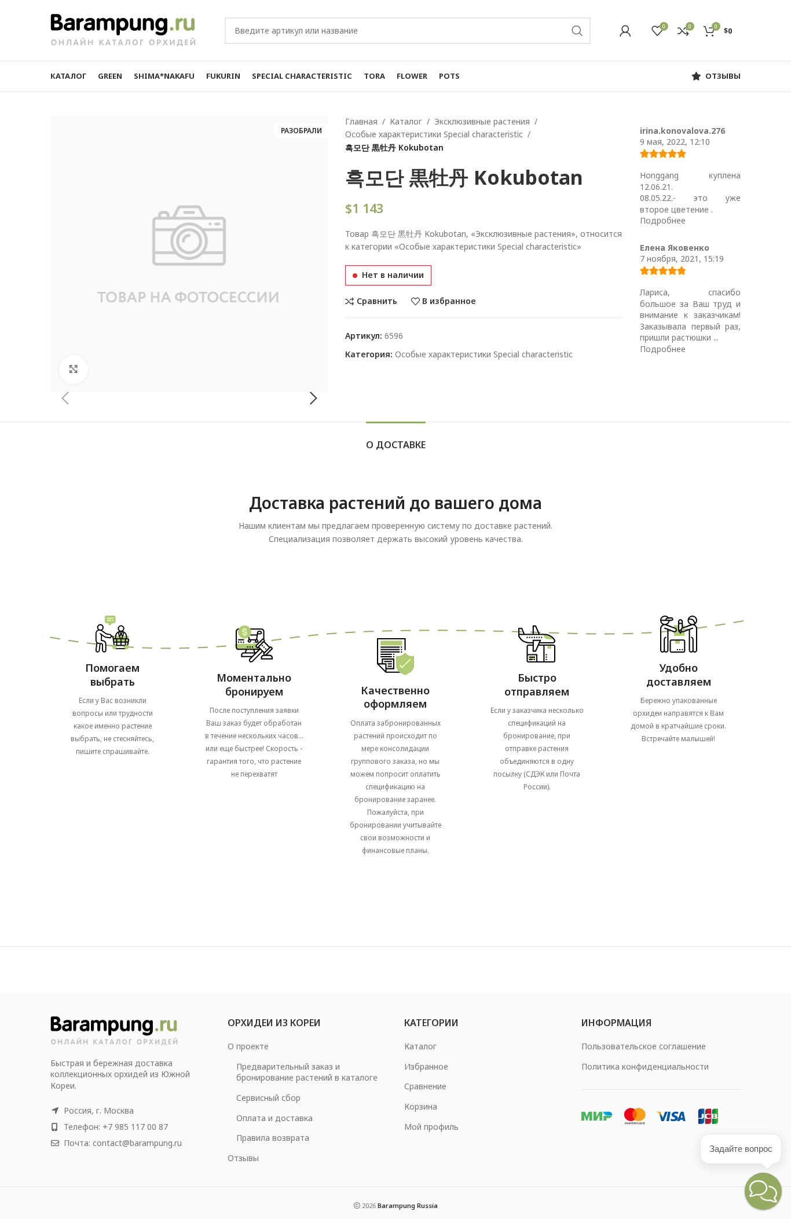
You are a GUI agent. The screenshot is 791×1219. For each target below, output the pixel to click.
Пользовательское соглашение (643, 1046)
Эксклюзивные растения (482, 121)
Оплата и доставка (274, 1117)
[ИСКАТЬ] (577, 30)
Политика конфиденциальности (645, 1066)
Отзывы (243, 1157)
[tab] (396, 439)
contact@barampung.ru (137, 1142)
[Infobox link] (112, 682)
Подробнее (663, 220)
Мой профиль (431, 1126)
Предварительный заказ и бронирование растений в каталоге (307, 1072)
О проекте (248, 1046)
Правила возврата (272, 1137)
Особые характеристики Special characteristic (434, 134)
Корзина (420, 1106)
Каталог (406, 121)
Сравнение (425, 1086)
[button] (64, 398)
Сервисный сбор (268, 1097)
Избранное (426, 1066)
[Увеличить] (73, 369)
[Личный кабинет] (625, 30)
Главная (361, 121)
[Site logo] (123, 29)
